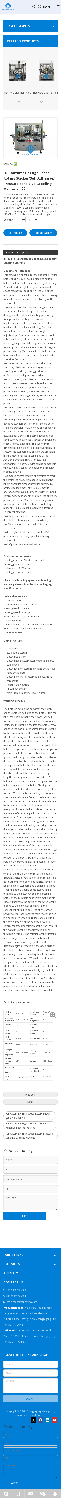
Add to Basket (43, 233)
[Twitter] (33, 1420)
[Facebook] (40, 1420)
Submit (24, 1215)
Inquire (17, 233)
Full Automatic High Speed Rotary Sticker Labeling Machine (28, 1115)
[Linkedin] (47, 1420)
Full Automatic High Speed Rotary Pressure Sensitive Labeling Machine (29, 1135)
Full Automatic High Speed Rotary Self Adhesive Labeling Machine (26, 1125)
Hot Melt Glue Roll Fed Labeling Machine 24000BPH (17, 92)
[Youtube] (54, 1420)
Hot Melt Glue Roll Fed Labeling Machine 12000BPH (46, 92)
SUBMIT (30, 1398)
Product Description (17, 252)
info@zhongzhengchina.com (21, 1301)
